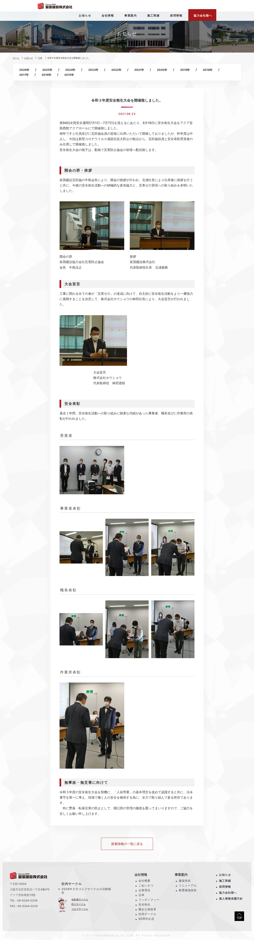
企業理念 (144, 890)
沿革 (141, 895)
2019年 (185, 69)
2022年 (116, 69)
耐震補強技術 (188, 890)
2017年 (24, 74)
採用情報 (225, 886)
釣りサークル (78, 904)
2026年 (24, 69)
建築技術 (185, 880)
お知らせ (225, 874)
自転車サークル (79, 899)
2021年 (139, 69)
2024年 (70, 69)
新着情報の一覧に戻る (127, 844)
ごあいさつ (146, 885)
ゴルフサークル (79, 908)
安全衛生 (144, 904)
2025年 (47, 69)
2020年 (162, 69)
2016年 (46, 74)
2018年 (208, 69)
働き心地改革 (147, 909)
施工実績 (225, 880)
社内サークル (72, 884)
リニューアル (188, 885)
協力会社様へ (228, 892)
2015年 (69, 74)
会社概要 (144, 880)
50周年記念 (146, 918)
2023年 (93, 69)
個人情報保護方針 (231, 898)
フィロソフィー (149, 899)
